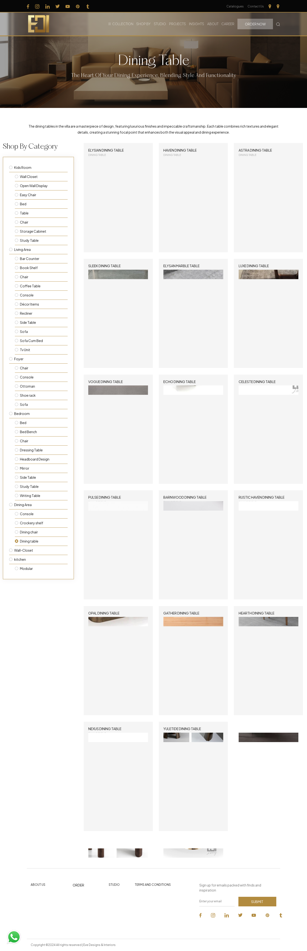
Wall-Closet (23, 550)
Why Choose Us (42, 894)
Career (227, 24)
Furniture (79, 895)
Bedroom (22, 413)
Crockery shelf (31, 523)
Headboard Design (34, 459)
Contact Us (256, 6)
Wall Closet (29, 176)
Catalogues (235, 6)
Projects (177, 24)
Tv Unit (25, 350)
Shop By (143, 24)
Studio (160, 24)
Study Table (29, 240)
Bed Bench (28, 432)
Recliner (26, 313)
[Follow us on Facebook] (28, 6)
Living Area (22, 249)
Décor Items (29, 304)
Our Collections (84, 903)
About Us (38, 884)
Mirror (24, 468)
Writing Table (30, 495)
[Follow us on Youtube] (67, 6)
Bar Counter (29, 258)
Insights (196, 24)
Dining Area (23, 504)
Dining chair (29, 532)
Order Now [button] (255, 24)
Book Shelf (29, 268)
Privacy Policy (144, 894)
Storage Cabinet (33, 231)
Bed (23, 204)
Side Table (28, 322)
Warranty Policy (146, 918)
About (212, 24)
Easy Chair (28, 195)
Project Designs (84, 911)
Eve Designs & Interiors (99, 945)
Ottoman (27, 386)
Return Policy (144, 902)
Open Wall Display (34, 185)
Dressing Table (31, 450)
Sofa (24, 331)
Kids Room (22, 167)
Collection (122, 24)
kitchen (20, 559)
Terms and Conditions (153, 884)
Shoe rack (28, 395)
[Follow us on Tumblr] (88, 6)
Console (27, 295)
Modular (26, 568)
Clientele (115, 894)
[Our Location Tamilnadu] (270, 6)
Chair (24, 222)
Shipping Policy (146, 910)
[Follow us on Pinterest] (78, 6)
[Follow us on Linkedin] (47, 6)
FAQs (34, 923)
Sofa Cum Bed (31, 340)
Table (24, 213)
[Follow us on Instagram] (37, 6)
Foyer (19, 359)
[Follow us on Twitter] (57, 6)
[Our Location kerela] (278, 6)
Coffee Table (30, 286)
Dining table (29, 541)
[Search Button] (278, 23)
